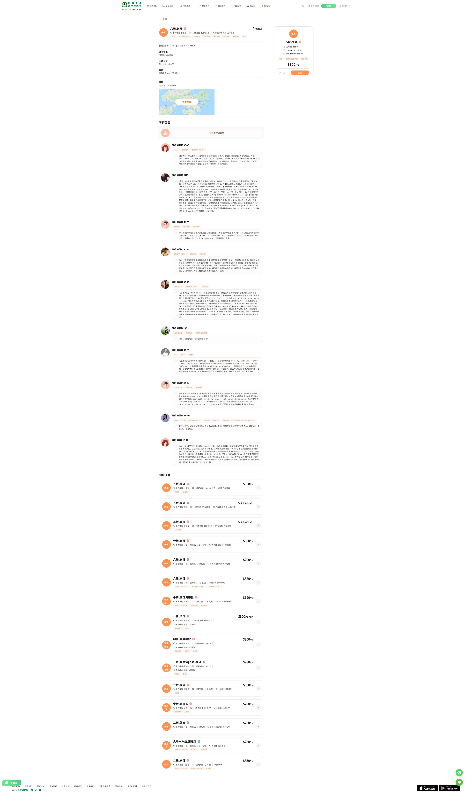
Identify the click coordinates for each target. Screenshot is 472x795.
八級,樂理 (176, 28)
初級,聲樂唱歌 (182, 639)
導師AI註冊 (146, 786)
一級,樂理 (179, 540)
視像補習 (65, 786)
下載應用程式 (104, 786)
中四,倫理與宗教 (183, 597)
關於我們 (16, 786)
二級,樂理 (179, 760)
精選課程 (78, 786)
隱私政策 (119, 786)
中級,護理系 (180, 703)
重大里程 (53, 786)
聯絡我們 (90, 786)
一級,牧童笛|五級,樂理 (187, 662)
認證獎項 (41, 786)
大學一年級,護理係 (185, 741)
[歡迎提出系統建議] (459, 782)
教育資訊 (28, 786)
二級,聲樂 (179, 722)
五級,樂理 (179, 484)
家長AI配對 (132, 786)
